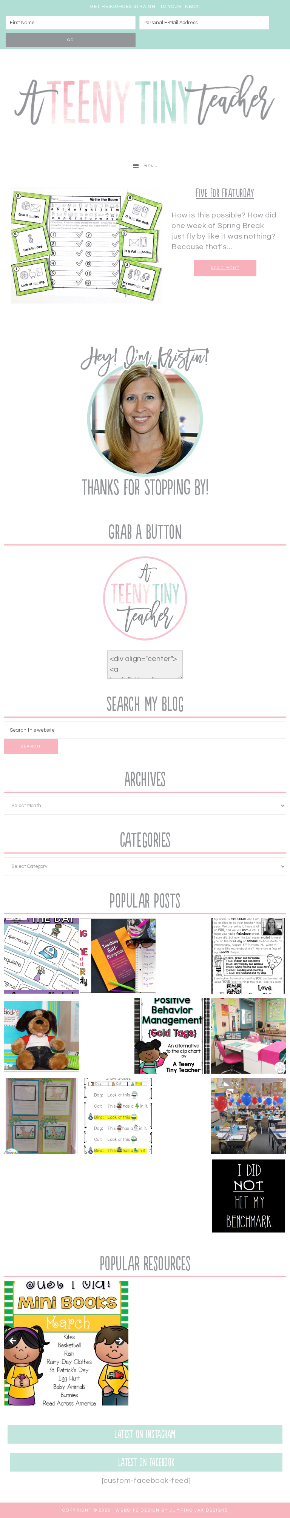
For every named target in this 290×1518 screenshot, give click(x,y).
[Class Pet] (41, 1037)
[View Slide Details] (66, 1343)
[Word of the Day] (41, 957)
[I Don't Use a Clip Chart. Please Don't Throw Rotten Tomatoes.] (172, 1037)
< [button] (13, 1341)
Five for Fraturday (225, 193)
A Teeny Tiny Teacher (145, 103)
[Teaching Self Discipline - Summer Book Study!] (118, 957)
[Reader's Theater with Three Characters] (118, 1117)
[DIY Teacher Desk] (248, 1037)
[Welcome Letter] (248, 957)
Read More (225, 268)
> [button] (119, 1341)
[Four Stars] (41, 1117)
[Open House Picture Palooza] (248, 1117)
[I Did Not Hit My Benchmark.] (248, 1197)
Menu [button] (150, 166)
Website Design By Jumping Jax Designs (172, 1510)
